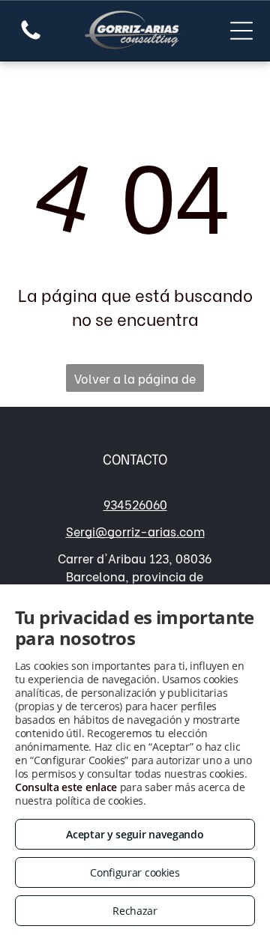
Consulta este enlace (66, 787)
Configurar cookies (135, 872)
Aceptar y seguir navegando (134, 834)
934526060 (135, 503)
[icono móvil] (31, 37)
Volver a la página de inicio (135, 380)
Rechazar (135, 911)
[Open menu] (241, 30)
